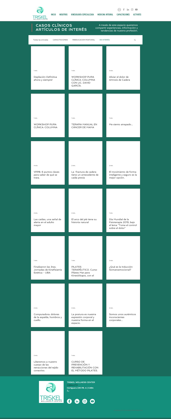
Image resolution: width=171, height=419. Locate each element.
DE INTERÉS (105, 40)
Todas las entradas (40, 40)
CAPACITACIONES (60, 40)
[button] (135, 40)
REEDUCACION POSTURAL (83, 40)
